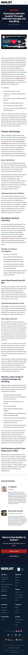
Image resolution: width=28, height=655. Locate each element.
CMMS (2, 581)
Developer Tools (4, 612)
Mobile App (17, 622)
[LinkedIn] (15, 635)
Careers (17, 610)
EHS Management (5, 587)
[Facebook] (8, 635)
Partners (3, 619)
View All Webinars (14, 556)
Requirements (4, 598)
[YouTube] (19, 635)
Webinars (17, 580)
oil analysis (5, 306)
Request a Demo (14, 551)
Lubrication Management (7, 584)
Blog (16, 585)
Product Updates (19, 594)
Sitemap (6, 650)
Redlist (9, 466)
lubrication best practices (8, 82)
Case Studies (4, 607)
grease (12, 415)
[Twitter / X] (12, 635)
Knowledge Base (19, 597)
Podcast (17, 582)
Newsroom (17, 612)
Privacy (22, 650)
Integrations (4, 610)
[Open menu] (25, 2)
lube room (16, 163)
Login (16, 624)
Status (16, 600)
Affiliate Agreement (14, 650)
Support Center (18, 592)
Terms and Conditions (14, 652)
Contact (17, 607)
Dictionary (17, 577)
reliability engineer (20, 78)
